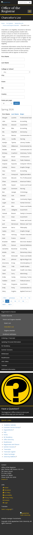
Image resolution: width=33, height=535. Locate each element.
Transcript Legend (9, 452)
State (3, 81)
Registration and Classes (11, 444)
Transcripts (7, 449)
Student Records (19, 23)
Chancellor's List (9, 327)
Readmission (5, 357)
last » (10, 304)
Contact (6, 500)
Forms (6, 435)
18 (23, 301)
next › (4, 304)
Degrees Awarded (9, 330)
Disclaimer (7, 490)
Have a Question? (10, 408)
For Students (9, 23)
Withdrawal (4, 354)
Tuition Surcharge (9, 454)
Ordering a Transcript (8, 338)
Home (3, 23)
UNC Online (5, 361)
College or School (7, 69)
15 (11, 301)
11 (25, 298)
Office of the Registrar (10, 9)
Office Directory (9, 439)
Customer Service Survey (12, 427)
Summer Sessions (7, 350)
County (3, 94)
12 (29, 298)
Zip (2, 88)
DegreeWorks (9, 430)
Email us (4, 479)
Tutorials (4, 365)
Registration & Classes (8, 312)
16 (15, 301)
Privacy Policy (8, 497)
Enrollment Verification (9, 334)
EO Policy (7, 492)
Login (6, 503)
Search (17, 103)
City (2, 75)
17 (19, 301)
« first (4, 298)
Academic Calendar (10, 425)
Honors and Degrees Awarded (11, 25)
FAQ (5, 432)
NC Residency (5, 346)
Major (22, 114)
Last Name (5, 63)
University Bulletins (10, 456)
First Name (5, 56)
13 (3, 301)
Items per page (6, 100)
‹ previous (12, 298)
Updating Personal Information (11, 342)
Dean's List (7, 323)
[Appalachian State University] (8, 2)
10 (21, 298)
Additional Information (8, 369)
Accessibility (8, 495)
